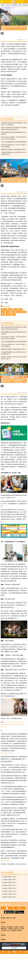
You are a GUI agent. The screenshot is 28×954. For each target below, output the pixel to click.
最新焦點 (3, 918)
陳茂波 (19, 312)
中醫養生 (21, 927)
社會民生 (4, 309)
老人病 (8, 930)
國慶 (3, 314)
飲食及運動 (9, 927)
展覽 (3, 312)
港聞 (2, 33)
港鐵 (13, 312)
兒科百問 (21, 929)
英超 (25, 312)
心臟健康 (10, 929)
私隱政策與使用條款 (15, 945)
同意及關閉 (14, 948)
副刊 (24, 5)
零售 (15, 309)
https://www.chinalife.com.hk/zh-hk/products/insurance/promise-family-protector (12, 724)
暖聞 (14, 918)
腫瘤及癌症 (4, 929)
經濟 (10, 309)
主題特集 (14, 5)
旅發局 (9, 314)
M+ (14, 314)
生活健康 (15, 927)
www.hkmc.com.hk (6, 753)
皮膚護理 (13, 930)
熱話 (11, 918)
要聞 (7, 918)
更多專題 (19, 930)
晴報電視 (8, 5)
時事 (20, 5)
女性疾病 (3, 930)
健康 (2, 5)
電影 (21, 309)
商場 (8, 312)
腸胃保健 (15, 929)
